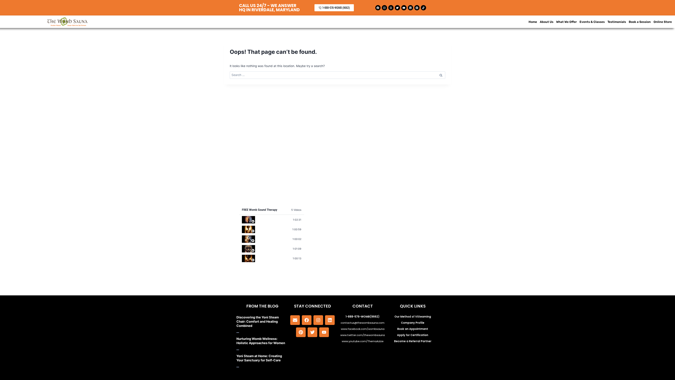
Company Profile (412, 323)
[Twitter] (397, 7)
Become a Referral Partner (412, 341)
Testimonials (617, 22)
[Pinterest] (417, 7)
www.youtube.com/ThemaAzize (363, 341)
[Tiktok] (423, 7)
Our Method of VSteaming (412, 316)
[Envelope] (295, 320)
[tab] (271, 219)
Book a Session (640, 22)
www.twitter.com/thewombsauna (362, 335)
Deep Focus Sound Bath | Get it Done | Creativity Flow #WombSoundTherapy (273, 239)
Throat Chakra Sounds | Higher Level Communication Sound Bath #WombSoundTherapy (273, 229)
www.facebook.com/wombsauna (362, 329)
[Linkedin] (410, 7)
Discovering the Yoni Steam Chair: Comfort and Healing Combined (257, 321)
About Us (546, 22)
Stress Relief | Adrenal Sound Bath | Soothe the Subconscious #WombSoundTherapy (273, 258)
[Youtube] (404, 7)
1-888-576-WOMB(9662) (363, 316)
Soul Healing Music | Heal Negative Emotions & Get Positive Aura (273, 219)
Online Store (663, 22)
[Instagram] (384, 7)
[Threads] (391, 7)
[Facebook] (378, 7)
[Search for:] (337, 75)
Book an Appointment (412, 329)
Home (533, 22)
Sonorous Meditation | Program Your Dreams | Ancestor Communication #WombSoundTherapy (273, 248)
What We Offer (566, 22)
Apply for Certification (412, 335)
